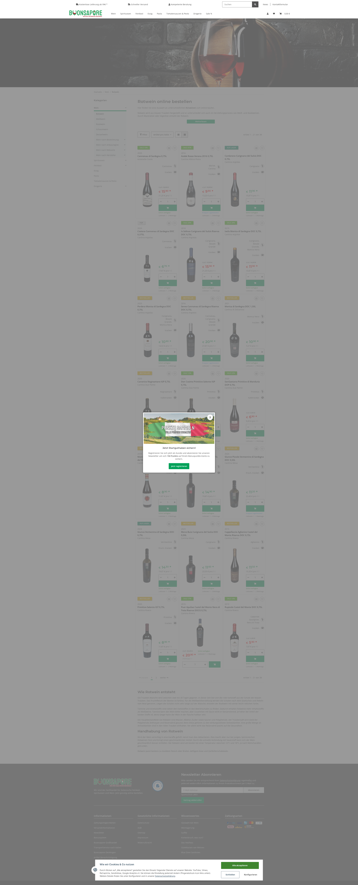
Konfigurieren (250, 874)
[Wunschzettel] (274, 13)
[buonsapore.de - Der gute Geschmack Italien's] (85, 13)
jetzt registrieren (179, 466)
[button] (268, 13)
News (265, 4)
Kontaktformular (280, 4)
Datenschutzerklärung (165, 876)
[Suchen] (255, 4)
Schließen (230, 874)
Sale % (209, 13)
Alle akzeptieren (240, 865)
